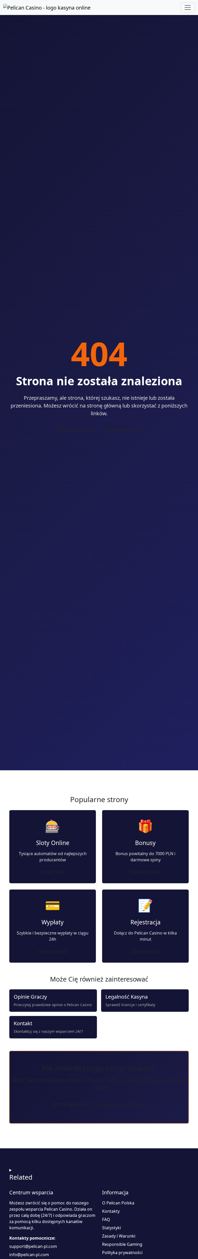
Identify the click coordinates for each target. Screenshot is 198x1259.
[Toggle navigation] (187, 7)
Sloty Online (52, 843)
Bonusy (145, 843)
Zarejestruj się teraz (123, 1104)
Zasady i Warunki (118, 1236)
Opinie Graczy (30, 996)
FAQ (106, 1219)
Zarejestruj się (122, 429)
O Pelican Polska (118, 1203)
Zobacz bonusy (145, 872)
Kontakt (23, 1023)
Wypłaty (53, 922)
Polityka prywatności (122, 1252)
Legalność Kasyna (126, 996)
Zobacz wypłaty (53, 951)
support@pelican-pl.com (33, 1246)
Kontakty (111, 1211)
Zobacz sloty (52, 872)
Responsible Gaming (122, 1244)
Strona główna (76, 429)
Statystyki (111, 1228)
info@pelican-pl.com (29, 1254)
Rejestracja (145, 922)
